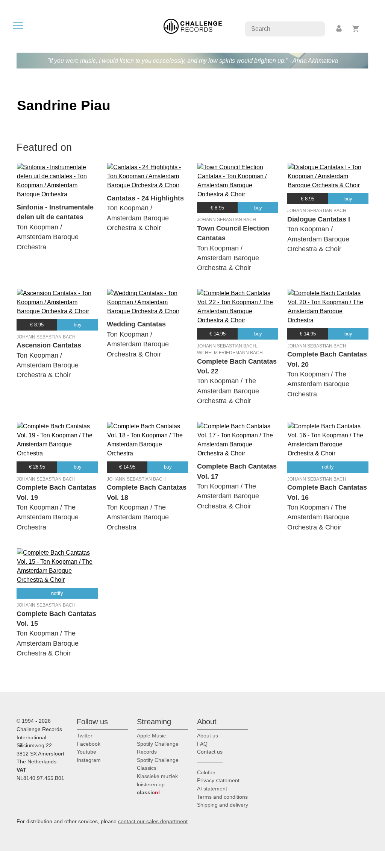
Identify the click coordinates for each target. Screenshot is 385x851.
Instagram (89, 760)
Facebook (88, 744)
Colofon (206, 772)
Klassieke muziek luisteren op (157, 784)
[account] (339, 29)
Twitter (84, 736)
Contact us (210, 752)
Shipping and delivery (222, 805)
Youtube (86, 752)
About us (207, 736)
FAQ (202, 744)
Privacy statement (218, 780)
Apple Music (151, 736)
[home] (193, 26)
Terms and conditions (222, 797)
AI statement (212, 789)
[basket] (356, 29)
